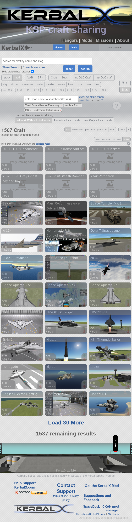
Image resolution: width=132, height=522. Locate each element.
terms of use (60, 496)
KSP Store (113, 514)
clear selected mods (91, 96)
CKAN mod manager (110, 508)
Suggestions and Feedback (97, 497)
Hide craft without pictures (16, 71)
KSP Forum (99, 514)
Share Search (10, 67)
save (81, 100)
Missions (105, 40)
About (123, 40)
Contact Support (66, 488)
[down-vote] (40, 169)
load (88, 100)
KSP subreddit (83, 514)
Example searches (34, 67)
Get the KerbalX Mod (102, 485)
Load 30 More (66, 422)
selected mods (43, 144)
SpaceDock (91, 506)
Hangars (70, 40)
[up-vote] (40, 165)
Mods (86, 40)
